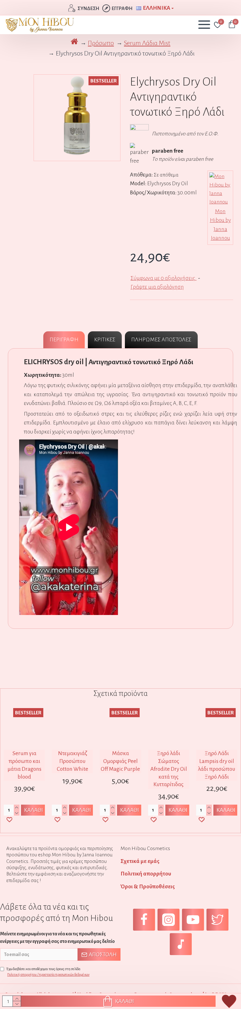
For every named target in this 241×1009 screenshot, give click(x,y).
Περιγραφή (64, 340)
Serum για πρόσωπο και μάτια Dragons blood (24, 765)
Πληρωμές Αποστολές (161, 340)
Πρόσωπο (101, 42)
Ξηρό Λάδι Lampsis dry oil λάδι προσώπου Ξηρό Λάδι (216, 765)
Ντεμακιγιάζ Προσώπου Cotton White (72, 761)
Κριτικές (104, 340)
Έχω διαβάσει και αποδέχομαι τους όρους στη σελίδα (47, 971)
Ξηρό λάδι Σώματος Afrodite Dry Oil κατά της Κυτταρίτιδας (168, 768)
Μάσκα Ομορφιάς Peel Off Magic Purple (120, 761)
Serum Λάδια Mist (147, 42)
